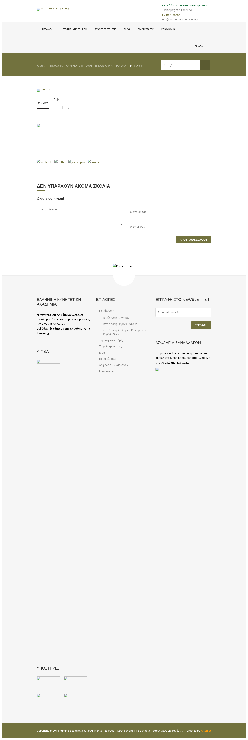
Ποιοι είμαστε (146, 29)
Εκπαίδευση (48, 29)
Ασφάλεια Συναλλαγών (114, 365)
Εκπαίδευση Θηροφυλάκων (119, 324)
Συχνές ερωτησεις (105, 29)
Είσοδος (199, 46)
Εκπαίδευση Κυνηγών (116, 317)
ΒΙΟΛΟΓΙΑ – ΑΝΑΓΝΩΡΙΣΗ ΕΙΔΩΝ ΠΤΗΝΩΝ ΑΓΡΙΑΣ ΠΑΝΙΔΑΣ (88, 65)
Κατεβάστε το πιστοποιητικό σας (186, 5)
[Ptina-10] (43, 89)
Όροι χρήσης (125, 730)
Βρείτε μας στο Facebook (177, 10)
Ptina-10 (60, 100)
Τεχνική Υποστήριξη (75, 29)
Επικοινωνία (168, 29)
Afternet (206, 730)
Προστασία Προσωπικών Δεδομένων (159, 730)
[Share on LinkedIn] (93, 162)
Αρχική (41, 65)
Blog (127, 29)
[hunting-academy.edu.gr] (53, 9)
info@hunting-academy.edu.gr (180, 19)
